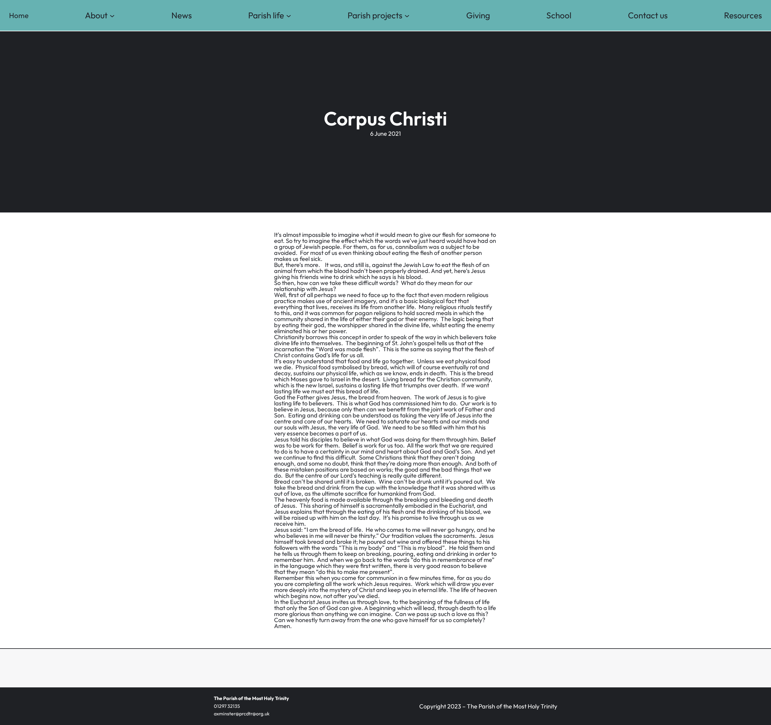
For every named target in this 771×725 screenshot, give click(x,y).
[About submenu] (112, 15)
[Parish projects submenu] (407, 15)
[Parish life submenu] (288, 15)
